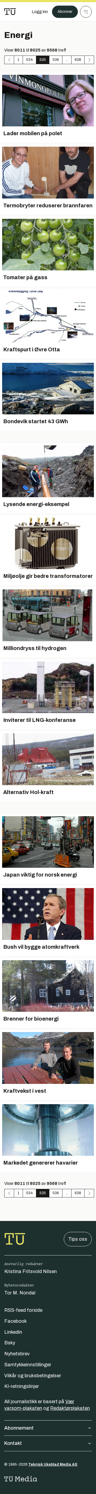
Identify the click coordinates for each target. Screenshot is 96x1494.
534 (29, 60)
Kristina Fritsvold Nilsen (30, 1271)
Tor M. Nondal (19, 1292)
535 (42, 60)
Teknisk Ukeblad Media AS (52, 1464)
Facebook (15, 1321)
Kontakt (13, 1443)
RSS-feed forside (23, 1310)
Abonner (65, 12)
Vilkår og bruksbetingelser (32, 1375)
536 (56, 60)
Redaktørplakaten (70, 1408)
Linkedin (13, 1332)
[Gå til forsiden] (10, 11)
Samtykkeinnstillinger (27, 1364)
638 (78, 60)
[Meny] (86, 12)
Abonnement (19, 1428)
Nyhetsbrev (17, 1353)
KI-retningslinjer (21, 1386)
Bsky (9, 1342)
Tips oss (77, 1239)
